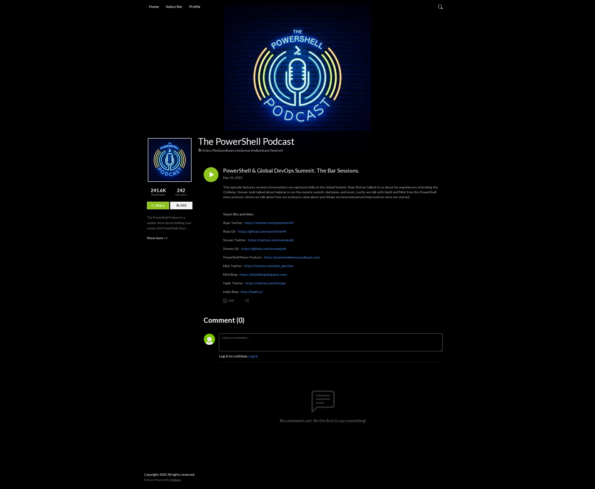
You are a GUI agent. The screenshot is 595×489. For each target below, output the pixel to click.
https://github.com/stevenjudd (263, 249)
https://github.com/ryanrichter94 (262, 231)
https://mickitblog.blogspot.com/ (263, 274)
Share (160, 205)
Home (154, 6)
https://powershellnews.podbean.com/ (292, 257)
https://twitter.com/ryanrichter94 (269, 223)
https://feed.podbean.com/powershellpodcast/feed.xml (242, 150)
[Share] (247, 300)
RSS (183, 205)
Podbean (175, 480)
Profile (194, 6)
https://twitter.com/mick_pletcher (269, 266)
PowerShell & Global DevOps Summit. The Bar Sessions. (291, 170)
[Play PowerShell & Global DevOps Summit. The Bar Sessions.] (211, 174)
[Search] (440, 6)
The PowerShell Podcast (246, 141)
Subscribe (174, 6)
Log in (253, 356)
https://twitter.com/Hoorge (265, 283)
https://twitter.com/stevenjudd (271, 240)
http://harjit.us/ (252, 292)
